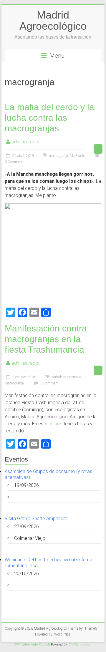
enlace (55, 424)
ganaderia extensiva (66, 377)
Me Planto (77, 156)
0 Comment (49, 383)
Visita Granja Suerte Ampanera (36, 518)
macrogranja (58, 156)
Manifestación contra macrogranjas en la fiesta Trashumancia (46, 338)
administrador (25, 142)
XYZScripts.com (80, 644)
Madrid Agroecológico (53, 20)
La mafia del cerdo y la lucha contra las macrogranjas (49, 117)
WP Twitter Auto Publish (32, 644)
